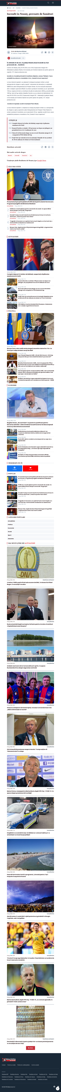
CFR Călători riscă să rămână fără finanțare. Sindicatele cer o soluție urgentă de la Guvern (35, 305)
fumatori (24, 155)
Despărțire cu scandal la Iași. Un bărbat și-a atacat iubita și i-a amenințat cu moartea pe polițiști (28, 834)
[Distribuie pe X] (52, 52)
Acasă (10, 7)
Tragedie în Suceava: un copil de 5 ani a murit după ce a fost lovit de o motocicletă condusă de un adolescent (31, 222)
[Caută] (48, 3)
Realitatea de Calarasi (30, 1077)
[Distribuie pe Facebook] (45, 52)
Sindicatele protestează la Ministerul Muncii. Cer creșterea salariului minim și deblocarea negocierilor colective (34, 433)
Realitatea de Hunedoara (20, 1079)
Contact (3, 1065)
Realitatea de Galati (53, 1074)
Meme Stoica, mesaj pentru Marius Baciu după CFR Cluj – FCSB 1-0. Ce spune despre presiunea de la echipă (30, 792)
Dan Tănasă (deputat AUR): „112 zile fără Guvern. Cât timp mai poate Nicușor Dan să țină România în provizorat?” (35, 356)
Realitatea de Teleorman (7, 1077)
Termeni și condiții (11, 1065)
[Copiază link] (42, 52)
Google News (41, 160)
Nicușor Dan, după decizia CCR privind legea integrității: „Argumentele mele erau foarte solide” (35, 509)
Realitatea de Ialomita (52, 1077)
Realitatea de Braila (32, 1079)
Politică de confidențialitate (23, 1065)
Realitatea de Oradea (42, 1079)
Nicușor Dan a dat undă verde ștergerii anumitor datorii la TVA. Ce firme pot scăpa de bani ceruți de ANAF (29, 349)
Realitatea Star (24, 1074)
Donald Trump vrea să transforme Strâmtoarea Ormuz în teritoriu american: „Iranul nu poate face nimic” (30, 215)
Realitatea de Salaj (41, 1077)
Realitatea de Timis (19, 1077)
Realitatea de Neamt (48, 580)
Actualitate (18, 7)
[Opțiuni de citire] (57, 1088)
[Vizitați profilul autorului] (8, 52)
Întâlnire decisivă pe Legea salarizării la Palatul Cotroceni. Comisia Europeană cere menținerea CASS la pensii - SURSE (36, 379)
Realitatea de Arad (33, 1074)
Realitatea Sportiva (14, 1074)
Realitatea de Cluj (43, 1074)
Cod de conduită (35, 1065)
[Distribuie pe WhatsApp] (49, 52)
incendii (17, 155)
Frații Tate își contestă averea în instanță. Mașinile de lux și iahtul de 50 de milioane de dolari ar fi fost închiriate (32, 139)
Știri (13, 7)
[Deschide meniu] (53, 3)
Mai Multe (30, 1048)
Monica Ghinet (21, 51)
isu (31, 155)
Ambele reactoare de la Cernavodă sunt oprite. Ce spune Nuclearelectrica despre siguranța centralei (26, 667)
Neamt (10, 155)
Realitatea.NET (5, 1074)
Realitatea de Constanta (7, 1079)
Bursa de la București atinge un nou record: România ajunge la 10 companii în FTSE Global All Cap (32, 134)
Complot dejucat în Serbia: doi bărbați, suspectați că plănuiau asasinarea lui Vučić (30, 124)
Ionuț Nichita (50, 621)
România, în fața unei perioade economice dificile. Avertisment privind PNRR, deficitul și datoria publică (34, 455)
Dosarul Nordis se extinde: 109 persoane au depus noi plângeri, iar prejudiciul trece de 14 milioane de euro (32, 129)
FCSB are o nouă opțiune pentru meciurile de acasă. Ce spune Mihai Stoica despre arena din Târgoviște (30, 209)
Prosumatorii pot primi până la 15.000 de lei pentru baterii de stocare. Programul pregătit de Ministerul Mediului (30, 203)
